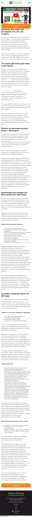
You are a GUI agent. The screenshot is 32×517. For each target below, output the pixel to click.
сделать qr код (5, 59)
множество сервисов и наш (20, 301)
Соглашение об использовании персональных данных (16, 499)
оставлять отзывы (23, 237)
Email (16, 513)
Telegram (17, 511)
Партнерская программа (16, 502)
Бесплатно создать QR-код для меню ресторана (16, 26)
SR (16, 508)
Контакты (16, 504)
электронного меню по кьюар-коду (20, 141)
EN (16, 506)
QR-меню (8, 79)
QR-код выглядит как (7, 91)
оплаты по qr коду (25, 242)
